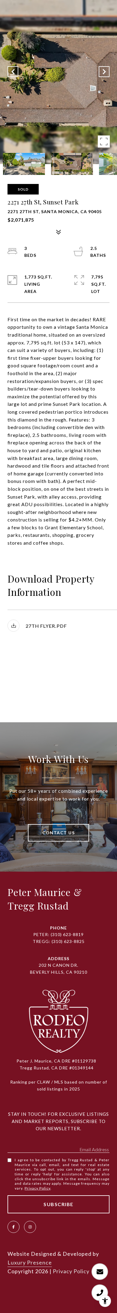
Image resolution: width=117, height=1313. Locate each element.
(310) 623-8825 (68, 941)
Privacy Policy (37, 1188)
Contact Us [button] (58, 832)
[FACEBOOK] (14, 1227)
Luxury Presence (30, 1262)
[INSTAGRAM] (30, 1227)
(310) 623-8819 (67, 934)
